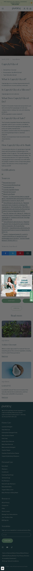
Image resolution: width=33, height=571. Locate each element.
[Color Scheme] (2, 568)
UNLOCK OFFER (24, 290)
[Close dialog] (31, 275)
